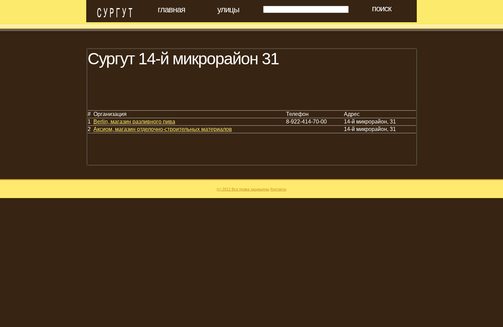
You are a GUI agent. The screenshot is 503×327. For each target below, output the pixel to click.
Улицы (228, 9)
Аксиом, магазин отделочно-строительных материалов (162, 129)
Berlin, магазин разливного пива (134, 122)
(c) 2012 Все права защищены (243, 189)
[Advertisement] (212, 94)
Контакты (278, 189)
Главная (171, 9)
